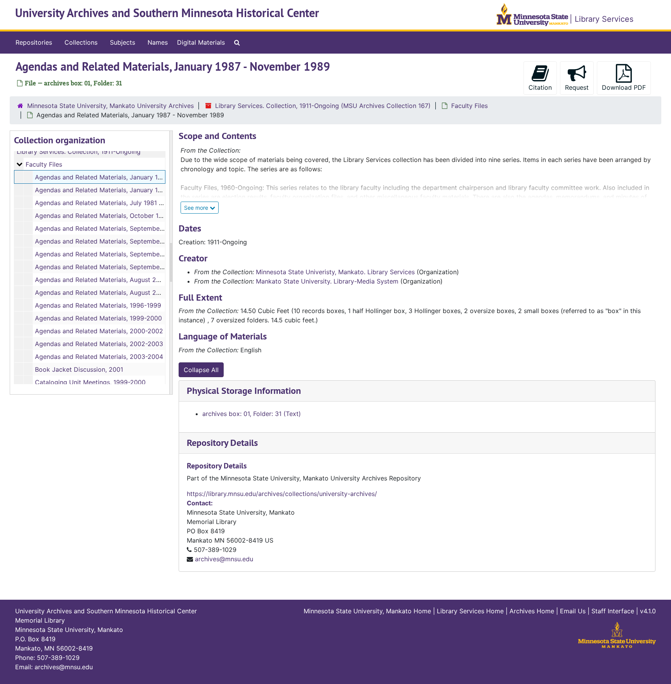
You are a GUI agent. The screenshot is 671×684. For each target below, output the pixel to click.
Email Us (573, 611)
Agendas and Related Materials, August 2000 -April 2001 (118, 280)
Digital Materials (201, 42)
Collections (80, 42)
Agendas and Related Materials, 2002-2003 (99, 344)
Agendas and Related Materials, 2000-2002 (99, 331)
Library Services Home (470, 611)
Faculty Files (469, 106)
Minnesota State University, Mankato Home (367, 611)
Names (158, 42)
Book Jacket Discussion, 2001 (79, 369)
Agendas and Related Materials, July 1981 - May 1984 (113, 203)
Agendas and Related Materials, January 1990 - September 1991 (129, 190)
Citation (540, 87)
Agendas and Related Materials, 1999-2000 (98, 318)
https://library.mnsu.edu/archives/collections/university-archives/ (282, 494)
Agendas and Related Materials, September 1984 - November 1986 (133, 254)
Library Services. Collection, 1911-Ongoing (79, 151)
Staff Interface (612, 611)
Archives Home (531, 611)
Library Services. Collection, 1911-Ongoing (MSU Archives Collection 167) (323, 106)
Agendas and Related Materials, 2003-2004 (99, 356)
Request (577, 87)
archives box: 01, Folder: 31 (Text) (251, 414)
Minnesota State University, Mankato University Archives (110, 106)
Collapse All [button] (201, 370)
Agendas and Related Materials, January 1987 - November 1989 (129, 177)
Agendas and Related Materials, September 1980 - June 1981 (124, 241)
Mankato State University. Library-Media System (327, 281)
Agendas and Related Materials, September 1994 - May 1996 (124, 267)
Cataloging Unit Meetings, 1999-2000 (90, 382)
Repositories (34, 42)
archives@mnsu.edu (224, 559)
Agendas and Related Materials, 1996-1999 (98, 305)
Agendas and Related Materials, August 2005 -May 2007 (118, 292)
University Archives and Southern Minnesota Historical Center (167, 13)
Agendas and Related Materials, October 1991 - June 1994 (120, 215)
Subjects (122, 42)
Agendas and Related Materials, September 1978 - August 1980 (128, 228)
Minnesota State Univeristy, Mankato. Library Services (335, 272)
